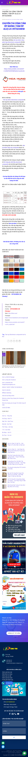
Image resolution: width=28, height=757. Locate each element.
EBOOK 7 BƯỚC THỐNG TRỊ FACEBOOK (12, 387)
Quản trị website (6, 390)
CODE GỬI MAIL (6, 407)
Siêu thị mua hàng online (8, 395)
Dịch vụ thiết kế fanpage (14, 752)
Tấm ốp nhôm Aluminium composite (13, 99)
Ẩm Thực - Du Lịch (6, 435)
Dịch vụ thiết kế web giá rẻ (8, 751)
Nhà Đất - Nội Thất (6, 424)
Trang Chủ (9, 750)
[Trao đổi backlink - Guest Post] (14, 592)
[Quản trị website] (14, 514)
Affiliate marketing (6, 392)
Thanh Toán (19, 751)
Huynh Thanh (19, 19)
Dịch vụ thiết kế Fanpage (8, 377)
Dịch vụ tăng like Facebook (9, 379)
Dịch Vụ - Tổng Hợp (7, 415)
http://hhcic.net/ (12, 313)
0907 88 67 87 (9, 683)
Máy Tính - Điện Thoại (7, 421)
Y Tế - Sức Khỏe (6, 429)
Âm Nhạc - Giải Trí (6, 432)
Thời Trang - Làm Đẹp (7, 427)
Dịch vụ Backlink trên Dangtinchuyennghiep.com (8, 383)
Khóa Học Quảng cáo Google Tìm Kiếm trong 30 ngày (14, 404)
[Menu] (2, 2)
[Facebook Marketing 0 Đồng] (14, 557)
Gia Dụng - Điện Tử (7, 418)
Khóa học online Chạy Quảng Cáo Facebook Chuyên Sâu (13, 399)
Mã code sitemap (17, 750)
